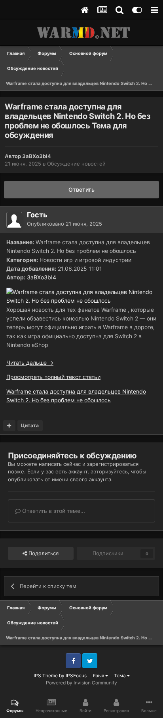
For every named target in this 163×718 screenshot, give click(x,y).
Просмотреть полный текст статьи (53, 376)
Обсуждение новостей (76, 163)
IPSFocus (76, 675)
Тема (120, 675)
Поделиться (43, 553)
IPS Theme (46, 675)
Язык (99, 675)
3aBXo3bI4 (36, 156)
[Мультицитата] (9, 425)
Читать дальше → (29, 362)
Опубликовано (64, 223)
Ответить (81, 189)
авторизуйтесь (109, 471)
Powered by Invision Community (81, 683)
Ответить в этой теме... (53, 510)
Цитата (30, 425)
